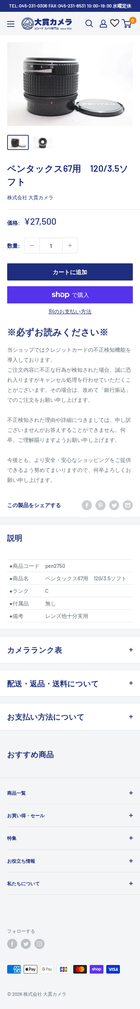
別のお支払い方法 (70, 311)
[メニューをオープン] (10, 24)
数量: (13, 245)
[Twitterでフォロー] (26, 944)
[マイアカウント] (103, 24)
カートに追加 (70, 271)
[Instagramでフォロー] (39, 944)
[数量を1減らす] (31, 245)
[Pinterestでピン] (100, 504)
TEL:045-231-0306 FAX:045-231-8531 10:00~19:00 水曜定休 (70, 6)
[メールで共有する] (128, 504)
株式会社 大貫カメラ (30, 197)
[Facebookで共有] (87, 504)
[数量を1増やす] (70, 245)
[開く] (89, 24)
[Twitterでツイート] (114, 504)
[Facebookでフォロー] (12, 944)
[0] (126, 23)
